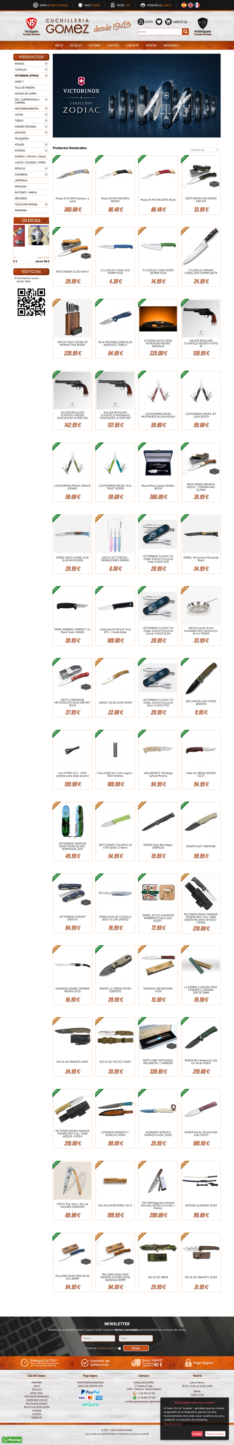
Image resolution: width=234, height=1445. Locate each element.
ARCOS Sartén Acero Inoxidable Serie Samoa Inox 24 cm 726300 (201, 631)
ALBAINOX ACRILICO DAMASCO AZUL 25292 (158, 1133)
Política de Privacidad (37, 1396)
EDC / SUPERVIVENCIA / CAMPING (27, 100)
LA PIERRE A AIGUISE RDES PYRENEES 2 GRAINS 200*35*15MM (201, 990)
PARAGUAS (21, 186)
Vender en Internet (118, 1433)
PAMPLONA (21, 210)
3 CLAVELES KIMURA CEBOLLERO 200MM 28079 (201, 271)
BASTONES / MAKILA (26, 192)
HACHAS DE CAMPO (25, 93)
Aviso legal (36, 1393)
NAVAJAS (19, 64)
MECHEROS (21, 198)
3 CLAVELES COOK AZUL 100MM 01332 (115, 271)
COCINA (19, 114)
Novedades (171, 45)
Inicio (59, 45)
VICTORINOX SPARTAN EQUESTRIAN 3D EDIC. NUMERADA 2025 (72, 846)
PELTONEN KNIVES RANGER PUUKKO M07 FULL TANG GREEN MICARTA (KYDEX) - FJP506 (201, 918)
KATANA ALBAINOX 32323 (201, 1205)
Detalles (76, 45)
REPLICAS (20, 168)
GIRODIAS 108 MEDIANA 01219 (158, 990)
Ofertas (151, 45)
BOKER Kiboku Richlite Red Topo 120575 (201, 1133)
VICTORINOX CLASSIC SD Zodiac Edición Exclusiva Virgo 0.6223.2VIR (158, 559)
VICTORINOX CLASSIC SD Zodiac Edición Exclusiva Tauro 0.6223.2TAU (158, 703)
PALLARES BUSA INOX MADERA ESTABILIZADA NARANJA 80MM (115, 1277)
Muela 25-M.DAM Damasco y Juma (72, 200)
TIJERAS (19, 120)
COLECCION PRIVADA (26, 204)
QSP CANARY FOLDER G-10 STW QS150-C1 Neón (115, 846)
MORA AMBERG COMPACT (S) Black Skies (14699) (72, 631)
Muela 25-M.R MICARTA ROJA (158, 200)
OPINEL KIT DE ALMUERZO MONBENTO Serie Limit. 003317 (158, 918)
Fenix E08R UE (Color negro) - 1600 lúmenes (115, 774)
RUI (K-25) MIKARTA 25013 (72, 1062)
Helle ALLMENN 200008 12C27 (200, 774)
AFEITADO (20, 132)
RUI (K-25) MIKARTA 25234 (201, 1277)
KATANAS (20, 150)
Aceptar (197, 1433)
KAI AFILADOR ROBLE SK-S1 (115, 1205)
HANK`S (19, 81)
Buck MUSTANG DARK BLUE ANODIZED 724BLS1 (115, 343)
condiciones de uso (107, 1348)
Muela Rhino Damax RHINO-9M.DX (158, 487)
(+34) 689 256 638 (146, 1397)
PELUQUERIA (22, 138)
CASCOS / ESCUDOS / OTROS (30, 162)
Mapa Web (37, 1382)
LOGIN (149, 21)
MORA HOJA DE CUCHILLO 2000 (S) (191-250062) (115, 918)
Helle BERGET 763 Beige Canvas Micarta (158, 774)
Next (216, 95)
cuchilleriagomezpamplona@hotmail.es (143, 1401)
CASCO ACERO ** (31, 258)
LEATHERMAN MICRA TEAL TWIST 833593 (115, 487)
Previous (57, 95)
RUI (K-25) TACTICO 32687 (115, 1062)
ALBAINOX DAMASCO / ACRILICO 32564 (115, 1133)
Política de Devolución (36, 1407)
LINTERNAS (21, 180)
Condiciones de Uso (36, 1400)
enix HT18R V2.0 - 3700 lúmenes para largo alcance (72, 774)
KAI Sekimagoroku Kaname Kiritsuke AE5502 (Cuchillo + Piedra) (158, 1205)
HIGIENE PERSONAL (25, 126)
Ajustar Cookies (215, 1433)
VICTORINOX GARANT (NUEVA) (72, 918)
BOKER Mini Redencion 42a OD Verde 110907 (201, 1062)
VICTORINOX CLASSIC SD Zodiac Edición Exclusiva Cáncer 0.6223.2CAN (158, 631)
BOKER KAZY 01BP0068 (200, 846)
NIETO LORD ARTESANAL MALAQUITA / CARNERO (158, 1062)
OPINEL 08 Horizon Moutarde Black (201, 559)
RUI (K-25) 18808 (158, 1277)
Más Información (173, 1424)
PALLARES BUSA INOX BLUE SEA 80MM (72, 1277)
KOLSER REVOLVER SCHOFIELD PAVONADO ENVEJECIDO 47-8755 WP (115, 415)
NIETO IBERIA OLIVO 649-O (72, 271)
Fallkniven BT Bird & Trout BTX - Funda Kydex (115, 631)
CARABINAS (21, 174)
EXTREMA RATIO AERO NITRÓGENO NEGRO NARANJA (158, 343)
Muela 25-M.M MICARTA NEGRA (115, 200)
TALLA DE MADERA (25, 87)
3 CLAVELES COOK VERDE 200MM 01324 (158, 271)
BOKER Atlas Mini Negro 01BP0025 (158, 846)
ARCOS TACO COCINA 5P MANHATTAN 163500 (72, 343)
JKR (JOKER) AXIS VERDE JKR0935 (201, 702)
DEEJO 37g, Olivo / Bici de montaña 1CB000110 (72, 1205)
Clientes (113, 45)
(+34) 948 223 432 (146, 1393)
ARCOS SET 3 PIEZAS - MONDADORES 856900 (115, 559)
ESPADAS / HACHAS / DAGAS (30, 156)
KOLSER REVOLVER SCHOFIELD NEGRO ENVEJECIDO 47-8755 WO (72, 415)
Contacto (132, 45)
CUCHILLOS (21, 69)
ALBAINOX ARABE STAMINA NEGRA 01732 (72, 990)
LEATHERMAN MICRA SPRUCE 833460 (72, 487)
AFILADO (19, 144)
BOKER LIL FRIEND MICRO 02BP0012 (115, 990)
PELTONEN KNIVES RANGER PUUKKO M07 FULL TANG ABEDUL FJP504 (72, 1134)
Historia (95, 45)
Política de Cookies (36, 1403)
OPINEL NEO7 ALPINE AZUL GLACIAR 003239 (72, 559)
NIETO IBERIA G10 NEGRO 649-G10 (201, 200)
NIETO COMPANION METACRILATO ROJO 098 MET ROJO (72, 703)
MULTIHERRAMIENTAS (27, 108)
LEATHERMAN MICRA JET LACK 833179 (201, 415)
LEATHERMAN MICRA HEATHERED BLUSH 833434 (158, 415)
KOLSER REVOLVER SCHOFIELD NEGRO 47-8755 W (201, 343)
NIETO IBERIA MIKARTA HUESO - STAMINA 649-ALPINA (201, 487)
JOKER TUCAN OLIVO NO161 (115, 702)
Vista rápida (73, 175)
